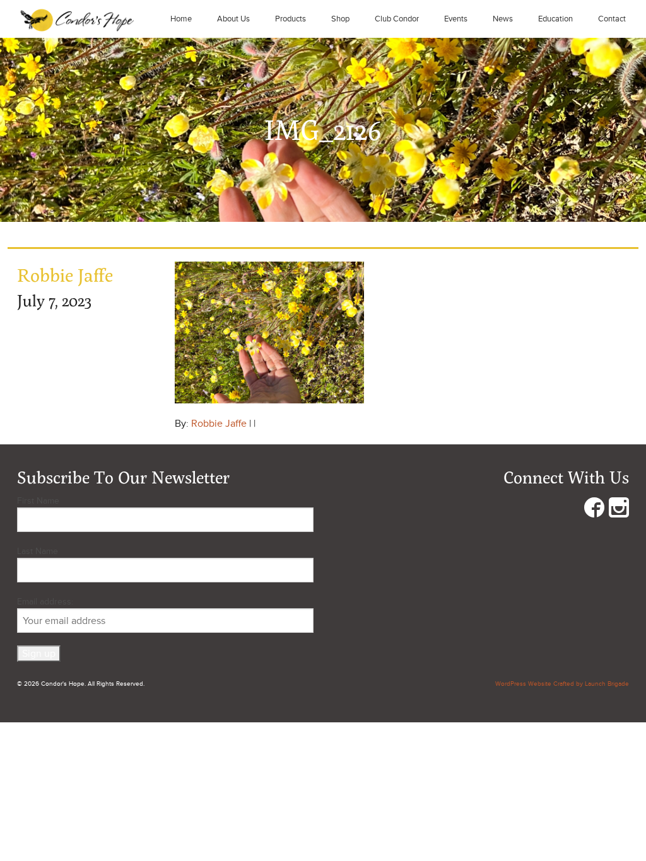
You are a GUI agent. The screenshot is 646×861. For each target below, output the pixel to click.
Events (455, 19)
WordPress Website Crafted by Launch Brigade (562, 684)
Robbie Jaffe (219, 423)
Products (290, 19)
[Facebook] (594, 510)
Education (555, 19)
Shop (340, 19)
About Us (233, 19)
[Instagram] (619, 510)
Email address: (45, 601)
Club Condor (397, 19)
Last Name (37, 551)
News (503, 19)
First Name (38, 500)
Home (181, 19)
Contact (612, 19)
